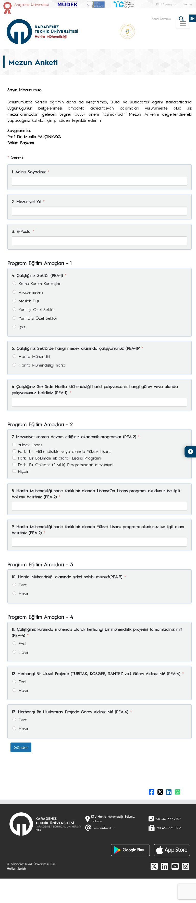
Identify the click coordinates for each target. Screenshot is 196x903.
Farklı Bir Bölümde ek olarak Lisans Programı (59, 458)
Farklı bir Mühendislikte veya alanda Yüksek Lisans (64, 451)
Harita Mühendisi (34, 356)
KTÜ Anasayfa (165, 4)
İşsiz (22, 326)
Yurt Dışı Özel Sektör (38, 318)
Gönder (21, 747)
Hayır (24, 593)
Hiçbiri (23, 471)
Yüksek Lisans (30, 444)
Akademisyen (31, 292)
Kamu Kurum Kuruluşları (40, 283)
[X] (154, 866)
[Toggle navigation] (183, 24)
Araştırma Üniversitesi (31, 4)
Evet (23, 584)
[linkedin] (164, 866)
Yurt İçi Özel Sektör (37, 309)
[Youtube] (175, 866)
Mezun (187, 4)
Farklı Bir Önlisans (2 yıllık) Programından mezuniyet (66, 464)
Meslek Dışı (29, 300)
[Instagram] (185, 866)
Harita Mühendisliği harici (42, 365)
